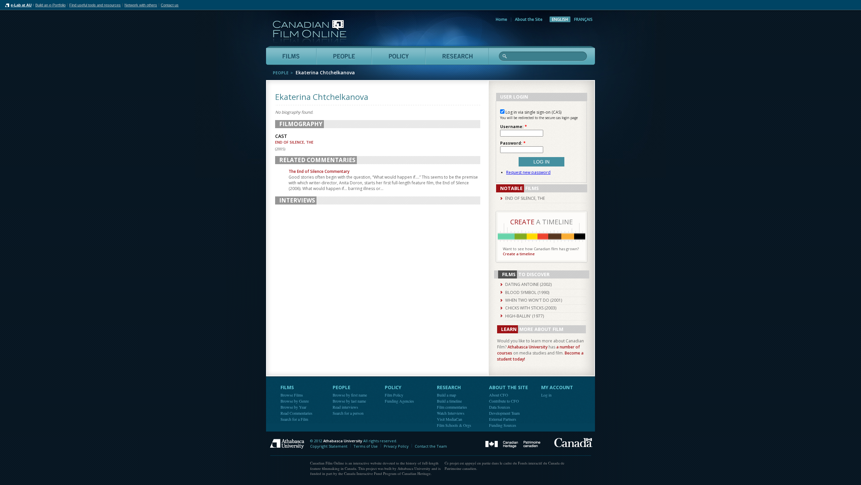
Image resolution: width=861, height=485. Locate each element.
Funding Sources (502, 425)
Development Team (504, 413)
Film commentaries (452, 407)
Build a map (446, 395)
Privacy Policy (396, 446)
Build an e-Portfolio (50, 5)
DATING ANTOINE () (528, 284)
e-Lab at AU (21, 5)
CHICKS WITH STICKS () (530, 308)
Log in (546, 395)
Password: (513, 143)
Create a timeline (519, 253)
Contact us (170, 5)
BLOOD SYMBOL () (527, 292)
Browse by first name (350, 395)
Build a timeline (449, 401)
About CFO (498, 395)
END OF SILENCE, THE (294, 142)
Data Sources (499, 407)
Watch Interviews (450, 413)
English (560, 19)
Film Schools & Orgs (454, 425)
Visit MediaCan (449, 419)
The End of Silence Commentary (319, 171)
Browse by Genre (294, 401)
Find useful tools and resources (95, 5)
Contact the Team (431, 446)
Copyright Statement (328, 446)
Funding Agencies (399, 401)
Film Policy (394, 395)
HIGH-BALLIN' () (524, 316)
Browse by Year (293, 407)
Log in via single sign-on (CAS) (532, 112)
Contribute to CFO (504, 401)
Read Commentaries (296, 413)
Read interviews (345, 407)
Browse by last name (349, 401)
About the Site (528, 19)
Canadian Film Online (309, 31)
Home (501, 19)
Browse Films (291, 395)
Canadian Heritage (512, 444)
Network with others (140, 5)
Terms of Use (365, 446)
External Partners (502, 419)
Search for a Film (294, 419)
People (281, 73)
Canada (573, 442)
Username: (513, 126)
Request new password (528, 172)
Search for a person (348, 413)
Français (583, 19)
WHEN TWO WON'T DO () (533, 300)
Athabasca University (528, 347)
